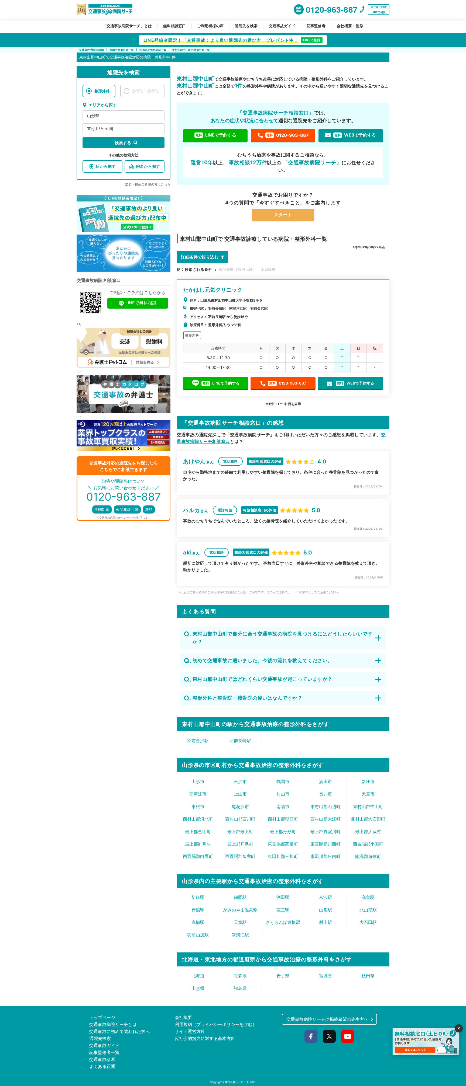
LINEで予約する (216, 135)
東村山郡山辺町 (325, 806)
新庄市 (368, 781)
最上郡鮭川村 (198, 844)
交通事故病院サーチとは (113, 1024)
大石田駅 (368, 922)
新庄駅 (197, 897)
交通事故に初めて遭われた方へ (119, 1031)
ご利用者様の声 (210, 25)
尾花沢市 (240, 806)
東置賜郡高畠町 (283, 844)
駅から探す (106, 166)
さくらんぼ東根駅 (283, 922)
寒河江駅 (240, 935)
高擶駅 (197, 922)
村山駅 (325, 922)
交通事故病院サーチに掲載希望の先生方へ (327, 1019)
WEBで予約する (355, 135)
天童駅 (240, 922)
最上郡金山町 (198, 831)
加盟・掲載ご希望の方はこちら (147, 184)
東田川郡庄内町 (325, 856)
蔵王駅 (282, 910)
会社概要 (183, 1017)
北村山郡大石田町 (368, 819)
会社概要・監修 (350, 25)
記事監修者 (316, 25)
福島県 (240, 988)
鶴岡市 (282, 781)
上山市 (240, 794)
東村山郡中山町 (100, 128)
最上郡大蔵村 (368, 831)
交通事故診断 (102, 1059)
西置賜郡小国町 (368, 844)
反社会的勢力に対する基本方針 (205, 1038)
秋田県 (368, 975)
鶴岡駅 (240, 897)
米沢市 (240, 781)
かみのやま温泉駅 (240, 910)
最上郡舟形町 (283, 831)
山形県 (93, 115)
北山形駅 (368, 910)
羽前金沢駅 (198, 740)
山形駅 (325, 910)
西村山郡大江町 (325, 819)
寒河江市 (198, 794)
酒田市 (325, 781)
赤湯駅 (197, 910)
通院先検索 (100, 1038)
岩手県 (282, 975)
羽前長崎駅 (240, 740)
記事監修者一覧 (104, 1052)
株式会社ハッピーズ (237, 1082)
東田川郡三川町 (283, 856)
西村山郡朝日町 (283, 819)
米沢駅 (325, 897)
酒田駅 (282, 897)
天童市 (368, 794)
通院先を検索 (246, 25)
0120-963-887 (287, 135)
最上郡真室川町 (325, 831)
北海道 (197, 975)
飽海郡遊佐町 (368, 856)
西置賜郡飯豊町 (240, 856)
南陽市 (282, 806)
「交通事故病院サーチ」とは (127, 25)
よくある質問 (102, 1066)
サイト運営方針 (190, 1031)
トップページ (102, 1017)
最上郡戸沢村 (240, 844)
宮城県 (325, 975)
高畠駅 (368, 897)
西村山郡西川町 (240, 819)
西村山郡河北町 (198, 819)
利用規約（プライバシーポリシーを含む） (216, 1024)
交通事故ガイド (282, 25)
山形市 (197, 781)
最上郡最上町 (240, 831)
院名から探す (148, 166)
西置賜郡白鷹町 (198, 856)
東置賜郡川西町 (325, 844)
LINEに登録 (312, 40)
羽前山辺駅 (198, 935)
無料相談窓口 (174, 25)
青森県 (240, 975)
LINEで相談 (379, 12)
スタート (283, 214)
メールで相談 (379, 6)
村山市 (282, 794)
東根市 (197, 806)
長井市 (325, 794)
